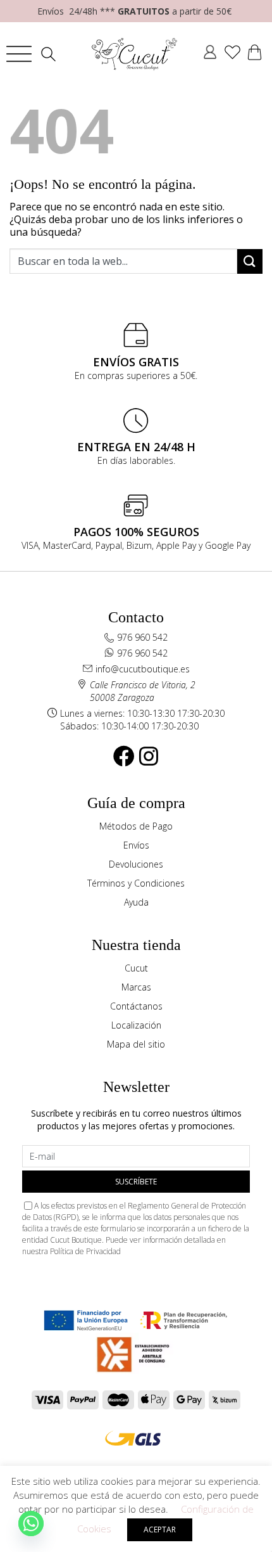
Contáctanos (136, 1006)
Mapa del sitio (136, 1044)
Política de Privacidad (85, 1251)
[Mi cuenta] (210, 54)
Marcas (136, 987)
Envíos (136, 845)
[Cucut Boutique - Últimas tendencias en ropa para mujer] (135, 54)
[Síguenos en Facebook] (124, 756)
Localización (136, 1025)
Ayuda (136, 902)
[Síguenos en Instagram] (148, 756)
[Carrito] (255, 54)
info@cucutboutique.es (143, 669)
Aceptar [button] (160, 1529)
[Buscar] (51, 54)
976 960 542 (142, 637)
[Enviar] (250, 261)
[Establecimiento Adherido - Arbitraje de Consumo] (85, 1320)
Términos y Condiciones (136, 883)
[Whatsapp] (31, 1523)
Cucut (136, 968)
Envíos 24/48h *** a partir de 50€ (134, 11)
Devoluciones (136, 864)
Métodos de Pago (136, 826)
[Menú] (19, 54)
